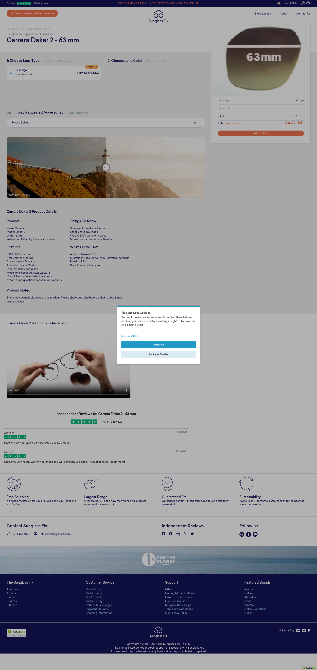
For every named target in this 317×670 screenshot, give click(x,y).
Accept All (158, 344)
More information (129, 336)
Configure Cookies (158, 354)
